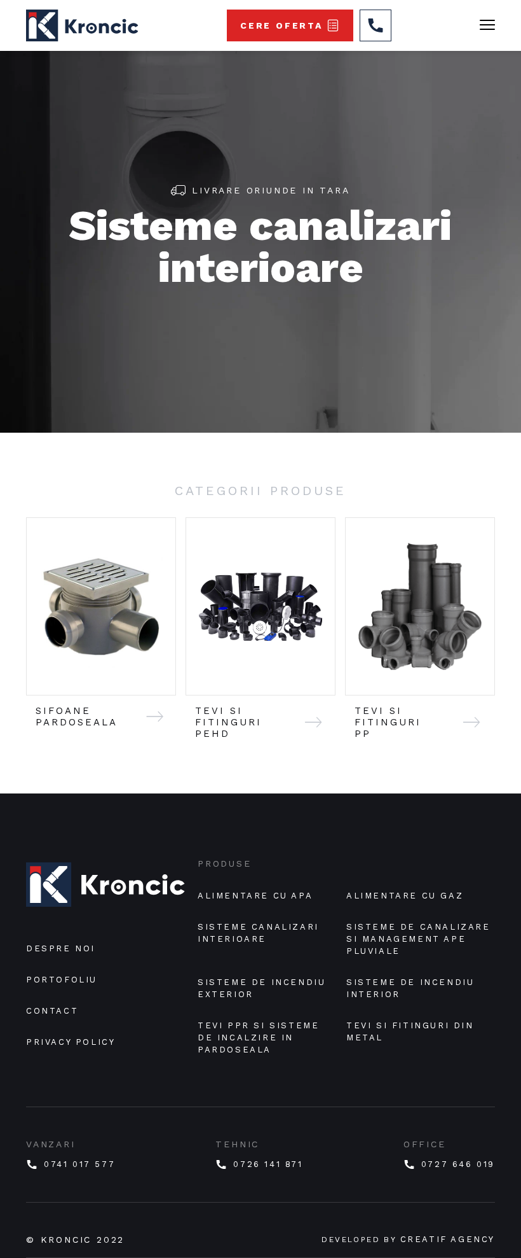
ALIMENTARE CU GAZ (404, 895)
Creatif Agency (447, 1239)
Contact (52, 1011)
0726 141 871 (267, 1164)
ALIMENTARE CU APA (255, 895)
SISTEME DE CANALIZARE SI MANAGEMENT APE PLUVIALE (420, 939)
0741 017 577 (79, 1164)
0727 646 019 (458, 1164)
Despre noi (60, 948)
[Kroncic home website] (105, 889)
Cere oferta (281, 25)
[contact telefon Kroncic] (375, 25)
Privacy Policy (70, 1042)
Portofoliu (61, 979)
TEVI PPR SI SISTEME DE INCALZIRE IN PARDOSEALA (260, 1037)
